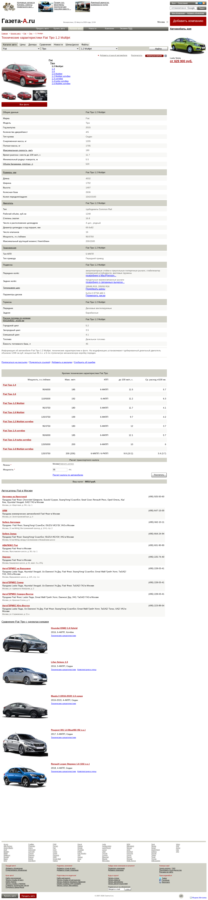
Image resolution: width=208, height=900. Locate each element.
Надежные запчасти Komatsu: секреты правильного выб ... (26, 5)
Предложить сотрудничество (170, 870)
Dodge (30, 859)
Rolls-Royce (131, 861)
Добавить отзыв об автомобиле (113, 55)
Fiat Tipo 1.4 (9, 385)
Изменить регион (66, 464)
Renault (129, 859)
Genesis (56, 855)
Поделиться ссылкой (39, 362)
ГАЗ (177, 850)
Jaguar (80, 857)
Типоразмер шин (11, 288)
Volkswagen (155, 861)
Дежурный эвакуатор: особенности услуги (100, 4)
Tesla (153, 857)
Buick (6, 859)
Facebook (165, 880)
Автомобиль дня (180, 28)
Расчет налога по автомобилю (68, 475)
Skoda (153, 846)
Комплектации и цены (86, 670)
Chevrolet (31, 850)
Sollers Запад (9, 533)
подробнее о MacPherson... (101, 275)
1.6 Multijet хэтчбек (61, 83)
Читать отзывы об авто (14, 880)
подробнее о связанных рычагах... (105, 282)
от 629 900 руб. (181, 61)
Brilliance (7, 855)
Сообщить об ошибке (84, 362)
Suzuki (153, 853)
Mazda (104, 859)
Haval (80, 844)
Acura (6, 844)
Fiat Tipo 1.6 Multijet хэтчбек (18, 449)
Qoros (129, 855)
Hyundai (81, 850)
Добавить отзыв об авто (66, 868)
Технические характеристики (63, 636)
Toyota (153, 859)
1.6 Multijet (57, 73)
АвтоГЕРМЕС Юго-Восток (16, 605)
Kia (79, 861)
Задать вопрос (165, 868)
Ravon (129, 857)
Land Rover (106, 848)
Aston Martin (8, 848)
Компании (109, 28)
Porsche (130, 853)
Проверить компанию (116, 868)
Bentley (6, 851)
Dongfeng (31, 861)
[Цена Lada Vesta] (188, 56)
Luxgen (105, 855)
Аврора (6, 557)
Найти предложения (13, 878)
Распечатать (136, 55)
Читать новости (114, 880)
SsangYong (155, 850)
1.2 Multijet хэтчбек (61, 76)
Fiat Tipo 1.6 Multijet (13, 412)
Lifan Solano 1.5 (59, 662)
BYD (5, 861)
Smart (153, 848)
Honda (80, 848)
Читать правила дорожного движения (71, 882)
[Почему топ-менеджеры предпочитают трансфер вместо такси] (45, 11)
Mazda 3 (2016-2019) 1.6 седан (67, 696)
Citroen (31, 853)
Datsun (31, 857)
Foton (55, 851)
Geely (55, 853)
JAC (79, 855)
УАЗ (177, 851)
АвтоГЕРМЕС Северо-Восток (17, 594)
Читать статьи (113, 878)
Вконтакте (166, 882)
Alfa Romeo (8, 846)
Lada (104, 844)
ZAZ (177, 846)
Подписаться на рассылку (14, 362)
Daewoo (31, 855)
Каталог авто (76, 29)
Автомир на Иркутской (14, 496)
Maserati (105, 857)
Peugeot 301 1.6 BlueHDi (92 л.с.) (68, 730)
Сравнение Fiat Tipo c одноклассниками (25, 621)
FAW (54, 844)
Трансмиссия (9, 248)
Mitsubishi (130, 846)
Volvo (178, 844)
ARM (4, 510)
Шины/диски (72, 44)
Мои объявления (178, 13)
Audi (5, 850)
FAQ (173, 868)
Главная (5, 33)
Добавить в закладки (62, 362)
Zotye (178, 848)
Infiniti (80, 851)
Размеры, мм (9, 172)
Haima (55, 861)
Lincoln (104, 853)
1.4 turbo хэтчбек (60, 81)
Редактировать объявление (16, 870)
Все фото (24, 104)
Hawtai (80, 846)
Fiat (24, 33)
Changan (31, 846)
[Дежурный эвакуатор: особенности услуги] (82, 11)
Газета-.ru (18, 21)
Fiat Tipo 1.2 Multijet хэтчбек (18, 421)
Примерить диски (95, 295)
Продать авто (42, 28)
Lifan (104, 851)
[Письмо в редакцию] (196, 3)
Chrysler (31, 851)
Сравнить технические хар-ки (17, 885)
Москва (161, 22)
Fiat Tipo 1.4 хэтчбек (14, 430)
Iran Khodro (82, 853)
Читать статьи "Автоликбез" (67, 885)
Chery (30, 848)
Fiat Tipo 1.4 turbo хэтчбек (17, 440)
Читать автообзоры (115, 882)
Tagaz (153, 855)
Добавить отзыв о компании (67, 870)
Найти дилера (11, 882)
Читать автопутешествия (118, 883)
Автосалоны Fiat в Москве (17, 490)
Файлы (85, 44)
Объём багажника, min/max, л (18, 164)
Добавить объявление (195, 13)
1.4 (53, 69)
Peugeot (130, 851)
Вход (174, 3)
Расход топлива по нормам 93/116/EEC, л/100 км (16, 319)
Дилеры (32, 44)
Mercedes (106, 861)
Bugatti (6, 857)
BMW (6, 853)
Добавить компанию (188, 21)
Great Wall (57, 859)
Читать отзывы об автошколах (68, 880)
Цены (23, 44)
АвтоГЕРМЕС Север (13, 582)
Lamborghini (106, 846)
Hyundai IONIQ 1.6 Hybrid (64, 628)
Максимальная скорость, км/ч (18, 150)
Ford (54, 850)
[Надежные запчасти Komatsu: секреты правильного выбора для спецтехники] (9, 11)
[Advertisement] (84, 818)
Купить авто (59, 28)
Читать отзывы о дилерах (15, 883)
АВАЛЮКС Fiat (10, 545)
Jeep (79, 859)
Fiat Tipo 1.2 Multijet (13, 403)
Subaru (154, 851)
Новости (92, 28)
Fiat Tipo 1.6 (9, 394)
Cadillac (31, 844)
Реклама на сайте (166, 872)
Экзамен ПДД (126, 28)
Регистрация (183, 3)
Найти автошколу (63, 878)
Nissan (129, 848)
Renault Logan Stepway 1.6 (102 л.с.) (70, 764)
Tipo (30, 33)
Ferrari (55, 846)
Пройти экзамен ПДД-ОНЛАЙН (69, 883)
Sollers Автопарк (11, 522)
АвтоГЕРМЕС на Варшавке (16, 568)
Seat (153, 844)
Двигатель (8, 203)
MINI (128, 844)
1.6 (53, 71)
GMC (55, 857)
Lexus (104, 850)
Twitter (164, 878)
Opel (128, 850)
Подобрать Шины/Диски (15, 887)
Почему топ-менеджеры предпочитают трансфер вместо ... (62, 6)
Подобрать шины (95, 289)
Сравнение (45, 44)
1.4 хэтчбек (57, 78)
